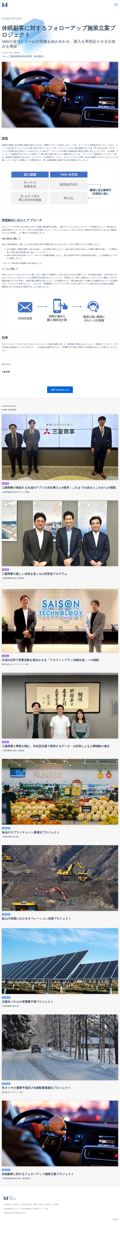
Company (7, 1204)
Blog (41, 1204)
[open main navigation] (116, 5)
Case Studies (26, 1204)
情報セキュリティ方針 (41, 1209)
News (35, 1204)
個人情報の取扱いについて (12, 1209)
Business (16, 1204)
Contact (55, 1204)
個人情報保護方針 (27, 1209)
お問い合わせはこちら (60, 389)
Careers (47, 1204)
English (115, 1219)
